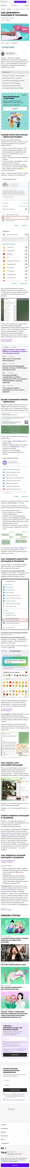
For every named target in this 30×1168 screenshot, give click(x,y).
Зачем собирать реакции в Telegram (11, 85)
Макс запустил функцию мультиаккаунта (11, 359)
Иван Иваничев (10, 53)
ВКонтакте (3, 909)
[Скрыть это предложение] (22, 1154)
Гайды (7, 20)
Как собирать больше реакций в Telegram (12, 88)
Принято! (15, 1165)
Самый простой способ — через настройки (13, 75)
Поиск (27, 5)
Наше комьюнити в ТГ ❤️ (14, 1154)
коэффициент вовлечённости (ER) (10, 835)
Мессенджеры (14, 43)
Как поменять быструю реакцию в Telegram (13, 80)
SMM (2, 43)
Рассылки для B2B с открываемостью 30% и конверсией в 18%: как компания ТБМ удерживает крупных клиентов (14, 378)
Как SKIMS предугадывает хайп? (13, 965)
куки (10, 1158)
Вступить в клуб (15, 1090)
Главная (3, 9)
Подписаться (15, 1054)
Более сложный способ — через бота (12, 78)
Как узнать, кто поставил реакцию (11, 83)
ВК (2, 1148)
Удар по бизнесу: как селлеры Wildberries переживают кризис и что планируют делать (15, 351)
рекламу (18, 1100)
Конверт (9, 9)
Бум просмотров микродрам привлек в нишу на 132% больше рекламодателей (14, 368)
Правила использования (22, 1048)
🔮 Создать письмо (8, 47)
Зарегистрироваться (20, 1)
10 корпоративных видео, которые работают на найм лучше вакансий (14, 940)
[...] (28, 2)
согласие (10, 1044)
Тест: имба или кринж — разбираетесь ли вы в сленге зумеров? (13, 390)
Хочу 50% (15, 108)
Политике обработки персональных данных (17, 1096)
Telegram (7, 43)
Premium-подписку (10, 889)
